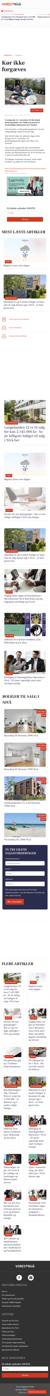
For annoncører (8, 1295)
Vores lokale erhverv (10, 1324)
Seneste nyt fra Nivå (10, 1320)
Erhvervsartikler (8, 1335)
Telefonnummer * (12, 858)
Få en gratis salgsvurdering (13, 1342)
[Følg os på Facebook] (19, 1278)
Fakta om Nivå (8, 1331)
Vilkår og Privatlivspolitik (13, 1299)
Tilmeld (25, 219)
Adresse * (9, 879)
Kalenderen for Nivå (10, 1328)
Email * (8, 869)
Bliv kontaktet (14, 901)
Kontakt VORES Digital (11, 1302)
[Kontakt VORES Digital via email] (31, 1278)
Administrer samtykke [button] (11, 1306)
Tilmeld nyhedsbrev (37, 1392)
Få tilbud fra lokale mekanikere (15, 1346)
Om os (4, 1291)
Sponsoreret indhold (10, 1350)
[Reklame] (25, 186)
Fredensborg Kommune (12, 1339)
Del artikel (35, 110)
